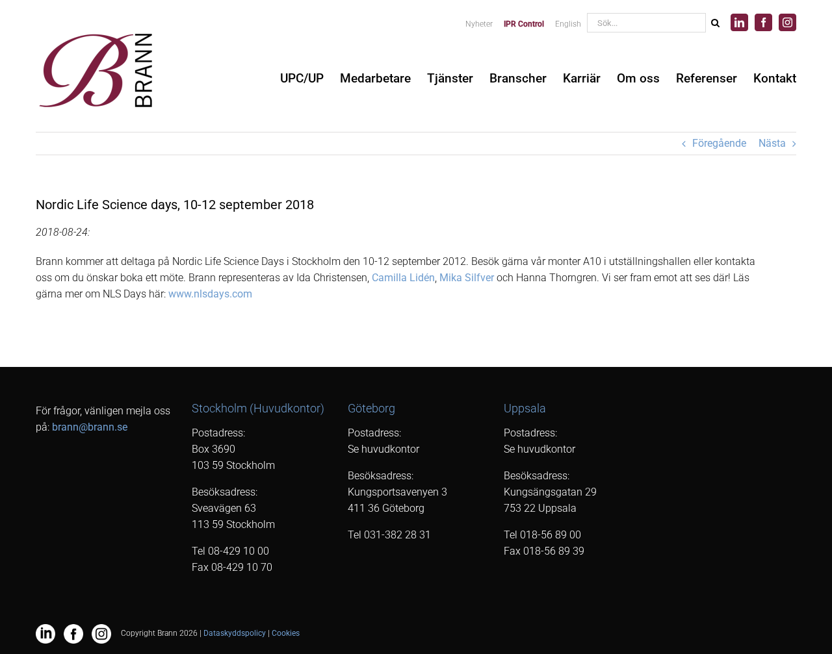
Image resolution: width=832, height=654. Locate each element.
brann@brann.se (89, 427)
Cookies (286, 633)
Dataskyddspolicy (234, 633)
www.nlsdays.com (210, 294)
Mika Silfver (466, 277)
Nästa (772, 143)
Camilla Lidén (403, 277)
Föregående (719, 143)
